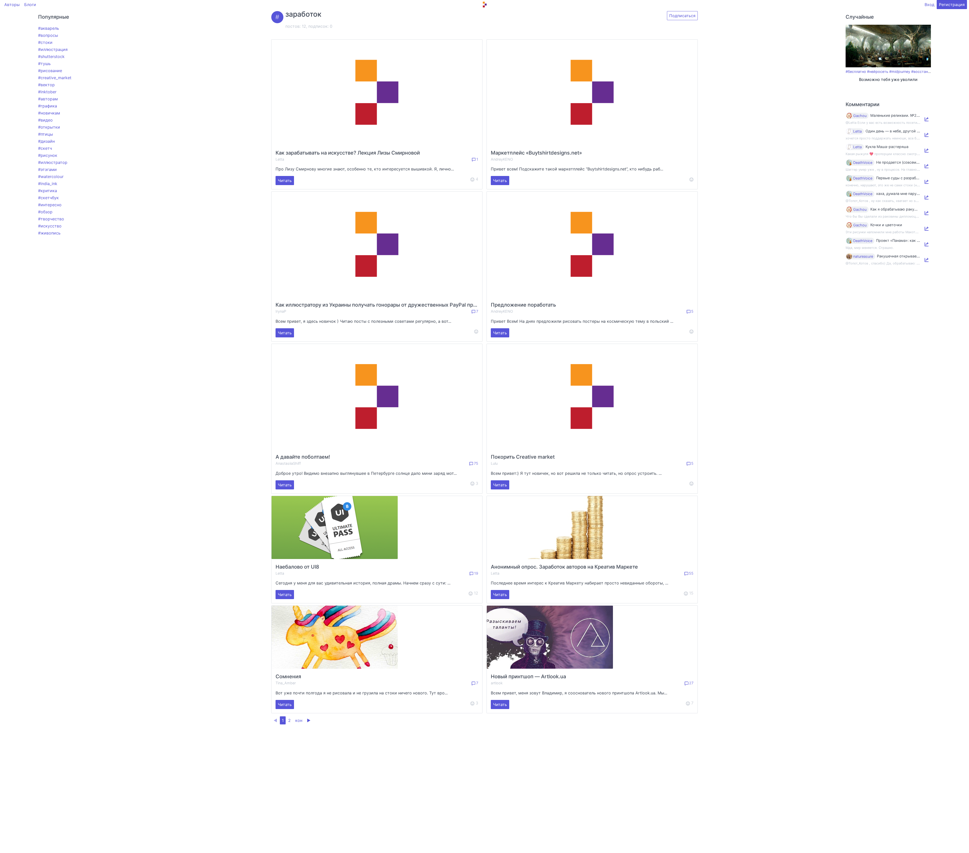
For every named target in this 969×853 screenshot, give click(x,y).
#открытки (49, 127)
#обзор (45, 211)
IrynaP (281, 311)
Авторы (12, 4)
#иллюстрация (53, 49)
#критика (47, 190)
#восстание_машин (928, 71)
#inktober (47, 91)
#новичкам (49, 112)
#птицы (45, 134)
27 (690, 683)
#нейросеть (877, 71)
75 (475, 463)
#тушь (44, 63)
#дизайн (46, 141)
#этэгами (47, 169)
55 (690, 573)
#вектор (46, 84)
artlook (497, 683)
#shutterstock (51, 56)
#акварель (48, 28)
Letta (280, 159)
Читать (285, 180)
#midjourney (899, 71)
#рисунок (47, 155)
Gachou (860, 116)
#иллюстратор (52, 162)
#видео (45, 120)
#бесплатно (856, 71)
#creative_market (54, 77)
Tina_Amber (286, 683)
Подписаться (682, 15)
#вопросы (48, 35)
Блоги (30, 4)
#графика (47, 105)
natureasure (863, 256)
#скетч (45, 148)
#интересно (50, 204)
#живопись (49, 233)
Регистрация (952, 4)
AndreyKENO (502, 159)
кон (298, 720)
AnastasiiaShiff (288, 463)
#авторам (48, 98)
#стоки (45, 42)
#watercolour (51, 176)
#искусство (50, 225)
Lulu (494, 463)
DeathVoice (862, 163)
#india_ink (47, 183)
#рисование (50, 70)
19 (475, 573)
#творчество (51, 218)
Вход (929, 4)
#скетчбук (48, 197)
